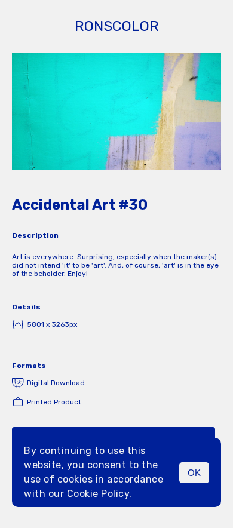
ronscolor (117, 26)
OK (194, 473)
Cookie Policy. (99, 493)
